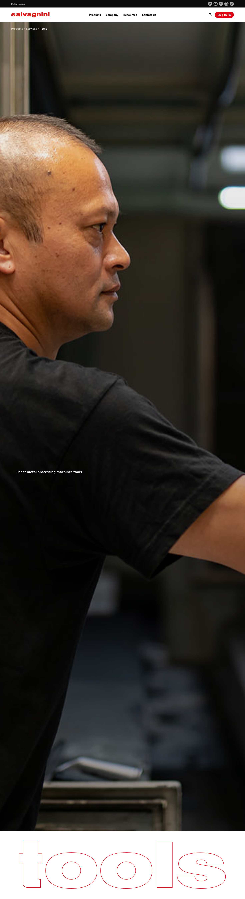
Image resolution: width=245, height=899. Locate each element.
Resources (130, 15)
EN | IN (223, 15)
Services (31, 28)
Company (112, 15)
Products (95, 15)
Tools (43, 28)
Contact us (149, 15)
